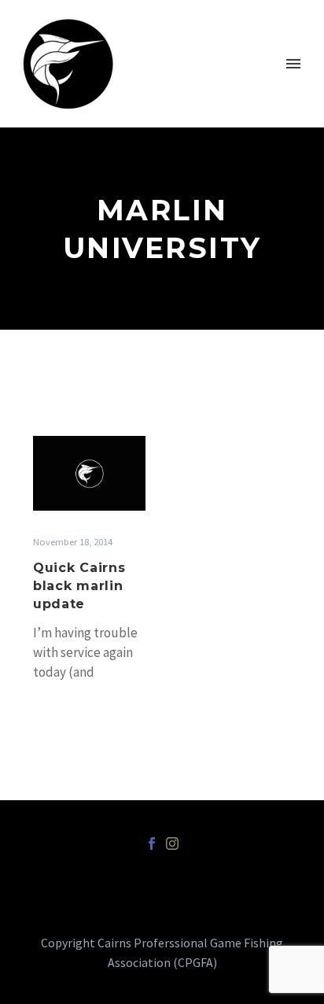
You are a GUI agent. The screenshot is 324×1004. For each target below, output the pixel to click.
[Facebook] (151, 843)
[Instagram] (172, 843)
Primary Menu (293, 64)
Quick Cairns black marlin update (79, 585)
